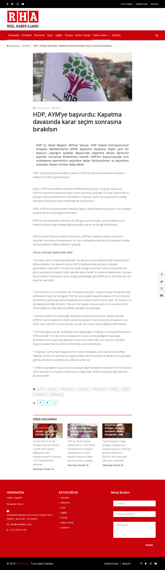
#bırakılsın (56, 394)
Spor (50, 35)
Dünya (69, 35)
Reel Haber (22, 563)
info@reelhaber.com (20, 524)
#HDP (41, 389)
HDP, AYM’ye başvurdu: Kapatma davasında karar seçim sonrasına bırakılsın (82, 429)
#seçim (125, 389)
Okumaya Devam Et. (43, 469)
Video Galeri (100, 35)
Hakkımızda (142, 3)
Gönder (149, 545)
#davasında (99, 389)
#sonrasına (40, 394)
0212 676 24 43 (18, 529)
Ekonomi (39, 35)
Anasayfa (13, 35)
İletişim (154, 3)
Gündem (27, 35)
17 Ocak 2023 (42, 427)
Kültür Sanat (82, 35)
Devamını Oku (14, 504)
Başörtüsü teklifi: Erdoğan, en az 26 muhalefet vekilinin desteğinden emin (114, 429)
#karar (114, 389)
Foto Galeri (126, 3)
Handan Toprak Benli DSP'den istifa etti (46, 433)
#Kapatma (83, 389)
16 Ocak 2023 (42, 108)
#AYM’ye (53, 389)
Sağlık (59, 35)
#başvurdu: (68, 389)
